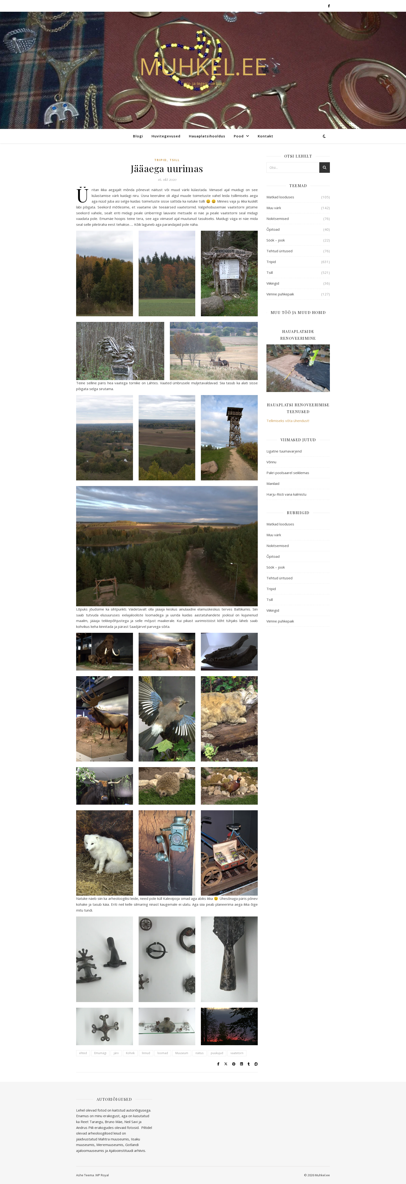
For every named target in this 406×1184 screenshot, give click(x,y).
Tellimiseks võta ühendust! (287, 420)
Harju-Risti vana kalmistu (286, 494)
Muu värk (273, 207)
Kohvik (130, 1053)
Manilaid (272, 483)
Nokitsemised (277, 218)
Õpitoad (273, 229)
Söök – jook (275, 240)
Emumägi (100, 1053)
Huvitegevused (166, 136)
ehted (83, 1053)
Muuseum (181, 1053)
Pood (239, 136)
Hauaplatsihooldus (207, 136)
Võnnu (271, 462)
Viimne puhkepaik (280, 294)
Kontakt (265, 136)
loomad (162, 1053)
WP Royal (102, 1175)
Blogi (138, 136)
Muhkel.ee (203, 66)
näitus (199, 1053)
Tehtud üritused (279, 251)
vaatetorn (236, 1053)
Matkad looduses (280, 197)
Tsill (175, 160)
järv (116, 1053)
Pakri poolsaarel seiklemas (287, 472)
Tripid (160, 160)
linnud (146, 1053)
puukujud (217, 1053)
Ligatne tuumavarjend (284, 451)
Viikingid (272, 283)
